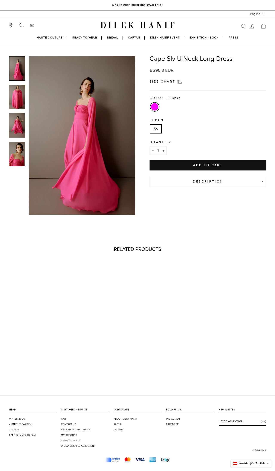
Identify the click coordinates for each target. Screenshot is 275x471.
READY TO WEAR (84, 37)
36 (156, 128)
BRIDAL (112, 37)
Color (165, 98)
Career (118, 430)
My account (69, 435)
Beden (157, 120)
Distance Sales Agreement (78, 446)
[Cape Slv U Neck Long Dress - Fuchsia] (39, 370)
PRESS (233, 37)
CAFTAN (134, 37)
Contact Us (68, 424)
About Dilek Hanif (126, 419)
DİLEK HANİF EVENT (165, 37)
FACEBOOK (172, 424)
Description (208, 181)
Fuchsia (154, 107)
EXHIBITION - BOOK (203, 37)
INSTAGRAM (173, 419)
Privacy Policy (70, 441)
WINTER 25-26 (17, 419)
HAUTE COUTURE (50, 37)
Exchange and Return (75, 430)
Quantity (161, 142)
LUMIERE (14, 430)
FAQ (63, 419)
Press (117, 424)
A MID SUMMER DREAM (22, 435)
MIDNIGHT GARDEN (20, 424)
